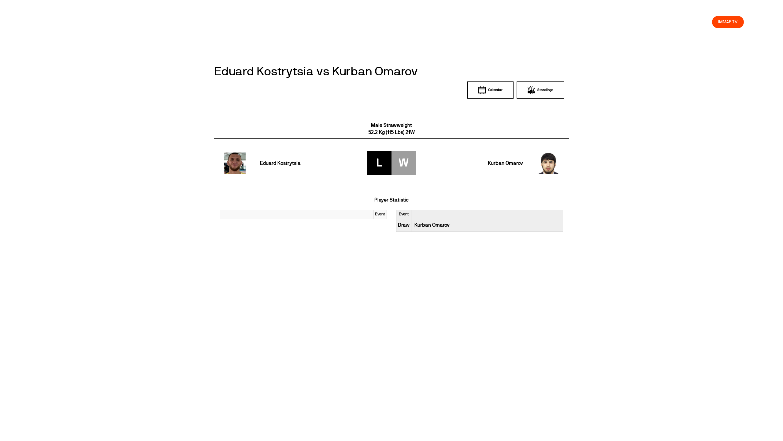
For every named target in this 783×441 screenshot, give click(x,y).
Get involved (599, 22)
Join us (628, 22)
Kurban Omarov (505, 163)
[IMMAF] (53, 22)
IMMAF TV (728, 22)
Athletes (652, 22)
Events (549, 22)
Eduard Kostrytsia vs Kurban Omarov (316, 72)
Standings (545, 90)
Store (701, 22)
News (527, 22)
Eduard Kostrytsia (280, 163)
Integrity (678, 22)
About (571, 22)
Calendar (495, 90)
